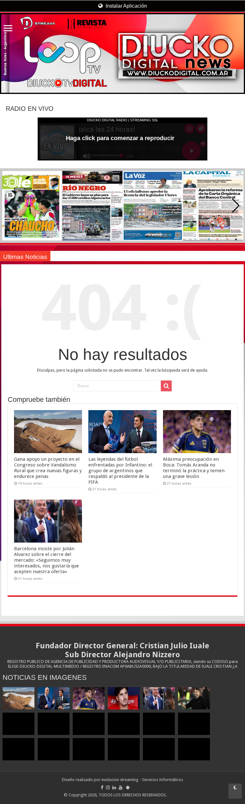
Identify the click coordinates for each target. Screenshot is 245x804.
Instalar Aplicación (125, 6)
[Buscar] (166, 386)
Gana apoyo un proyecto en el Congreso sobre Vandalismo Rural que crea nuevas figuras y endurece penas (48, 467)
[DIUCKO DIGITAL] (122, 53)
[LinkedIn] (114, 787)
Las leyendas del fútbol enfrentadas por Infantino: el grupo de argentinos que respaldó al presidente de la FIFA (120, 470)
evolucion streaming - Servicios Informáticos (142, 779)
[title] (235, 791)
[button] (236, 206)
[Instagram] (107, 787)
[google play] (127, 787)
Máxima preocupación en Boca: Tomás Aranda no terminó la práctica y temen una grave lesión (194, 467)
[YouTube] (120, 787)
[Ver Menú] (8, 29)
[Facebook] (102, 787)
